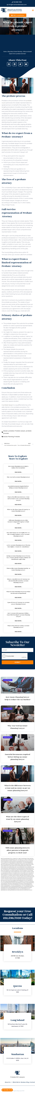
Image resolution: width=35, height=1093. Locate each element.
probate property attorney (9, 871)
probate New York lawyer (19, 870)
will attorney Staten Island (19, 875)
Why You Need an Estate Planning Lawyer (18, 477)
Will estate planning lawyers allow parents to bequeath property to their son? (18, 521)
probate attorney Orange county (20, 864)
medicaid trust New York (25, 860)
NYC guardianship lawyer (12, 863)
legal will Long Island (4, 858)
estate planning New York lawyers (20, 885)
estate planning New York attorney (6, 883)
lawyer (5, 431)
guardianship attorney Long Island (9, 886)
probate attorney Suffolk (25, 865)
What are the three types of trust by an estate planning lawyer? (18, 510)
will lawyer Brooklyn (27, 875)
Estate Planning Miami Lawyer (21, 880)
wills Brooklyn (23, 879)
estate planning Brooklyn (30, 882)
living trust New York (16, 859)
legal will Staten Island (27, 858)
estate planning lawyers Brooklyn (20, 882)
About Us (8, 1082)
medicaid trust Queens (8, 862)
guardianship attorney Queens (6, 887)
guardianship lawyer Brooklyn (27, 887)
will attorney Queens (11, 875)
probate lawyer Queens (24, 868)
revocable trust (5, 874)
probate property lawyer (18, 871)
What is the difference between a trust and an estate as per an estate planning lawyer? (18, 498)
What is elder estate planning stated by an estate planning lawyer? (18, 569)
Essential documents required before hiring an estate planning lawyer (18, 487)
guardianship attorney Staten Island (16, 887)
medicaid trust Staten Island (16, 862)
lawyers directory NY (9, 873)
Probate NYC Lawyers (17, 1077)
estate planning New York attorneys (18, 883)
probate (11, 431)
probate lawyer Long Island (7, 868)
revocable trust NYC (25, 873)
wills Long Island (28, 880)
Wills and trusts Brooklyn (9, 877)
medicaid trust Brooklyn (9, 860)
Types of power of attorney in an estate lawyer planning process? (18, 603)
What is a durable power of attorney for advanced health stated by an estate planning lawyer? (18, 580)
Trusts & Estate (14, 10)
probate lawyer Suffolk (24, 869)
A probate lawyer (7, 405)
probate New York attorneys (10, 870)
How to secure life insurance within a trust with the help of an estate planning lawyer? (18, 614)
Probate (17, 437)
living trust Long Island (8, 859)
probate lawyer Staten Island (16, 869)
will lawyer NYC (14, 876)
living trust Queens (27, 859)
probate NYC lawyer (26, 870)
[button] (33, 10)
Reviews (23, 1082)
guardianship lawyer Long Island (6, 888)
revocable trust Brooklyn (26, 871)
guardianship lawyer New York (16, 888)
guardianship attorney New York (20, 886)
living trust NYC (21, 859)
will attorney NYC (5, 875)
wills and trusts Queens (8, 879)
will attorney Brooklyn (15, 874)
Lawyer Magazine (13, 880)
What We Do (16, 1082)
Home (5, 51)
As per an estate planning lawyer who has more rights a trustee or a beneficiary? (18, 546)
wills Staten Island (7, 881)
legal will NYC (16, 858)
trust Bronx (10, 874)
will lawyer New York (8, 876)
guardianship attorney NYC (29, 886)
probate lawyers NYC (7, 869)
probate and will (7, 150)
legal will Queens (21, 858)
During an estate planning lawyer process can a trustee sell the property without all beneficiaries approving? (18, 557)
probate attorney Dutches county (21, 863)
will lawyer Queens (20, 876)
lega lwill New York (11, 858)
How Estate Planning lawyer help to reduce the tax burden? (18, 467)
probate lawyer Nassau (16, 868)
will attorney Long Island (23, 874)
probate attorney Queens (7, 865)
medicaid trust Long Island (17, 860)
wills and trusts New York (25, 877)
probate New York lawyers (24, 881)
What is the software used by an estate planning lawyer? (18, 626)
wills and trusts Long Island (17, 877)
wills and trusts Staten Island (16, 879)
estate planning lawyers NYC (14, 881)
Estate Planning (8, 437)
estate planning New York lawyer (9, 885)
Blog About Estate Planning (15, 51)
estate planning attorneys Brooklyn (9, 882)
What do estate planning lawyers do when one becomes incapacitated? (18, 592)
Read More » (18, 472)
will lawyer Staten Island (27, 876)
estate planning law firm (14, 10)
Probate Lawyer (20, 431)
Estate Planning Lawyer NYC (25, 888)
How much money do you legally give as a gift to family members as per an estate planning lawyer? (18, 534)
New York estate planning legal (26, 862)
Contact (32, 1082)
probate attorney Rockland (16, 865)
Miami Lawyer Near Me (6, 880)
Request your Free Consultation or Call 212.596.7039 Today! (17, 914)
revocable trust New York (17, 873)
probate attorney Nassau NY (9, 864)
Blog (27, 1082)
